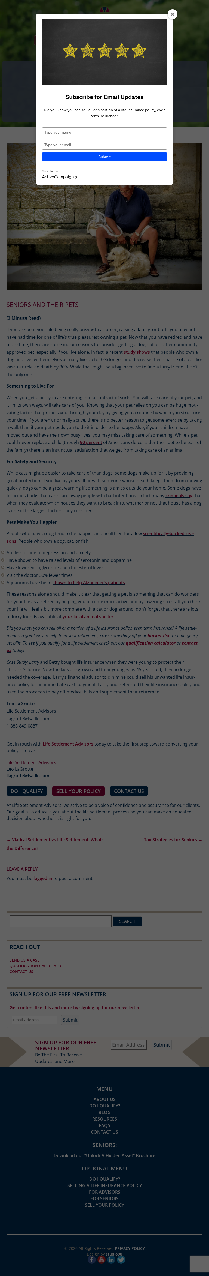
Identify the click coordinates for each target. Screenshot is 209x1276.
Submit (105, 156)
